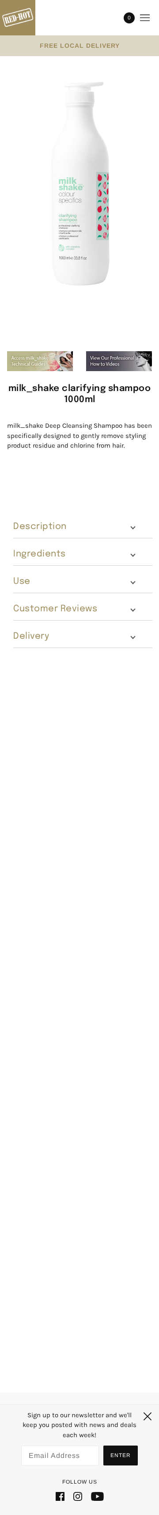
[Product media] (79, 180)
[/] (26, 17)
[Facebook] (60, 1496)
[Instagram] (78, 1496)
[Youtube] (97, 1496)
